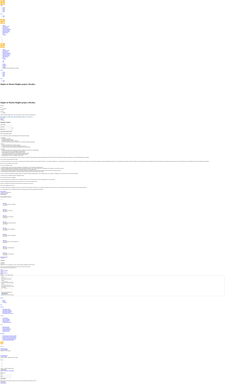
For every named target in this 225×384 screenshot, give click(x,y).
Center (4, 66)
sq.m (4, 15)
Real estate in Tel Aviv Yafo (8, 313)
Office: (1, 273)
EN (3, 60)
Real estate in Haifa (6, 309)
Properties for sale (6, 26)
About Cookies (3, 382)
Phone (2, 283)
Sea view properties (6, 320)
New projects (5, 27)
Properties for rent (6, 28)
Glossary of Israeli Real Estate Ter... (9, 338)
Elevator (6, 116)
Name (2, 276)
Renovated (12, 116)
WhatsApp (2, 370)
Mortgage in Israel (6, 31)
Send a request (3, 369)
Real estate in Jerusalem (7, 311)
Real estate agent (6, 326)
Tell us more (3, 287)
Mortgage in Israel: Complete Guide (9, 337)
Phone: (1, 269)
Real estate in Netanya (7, 312)
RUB (4, 9)
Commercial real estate (7, 322)
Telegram (6, 370)
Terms (4, 301)
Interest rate (2, 129)
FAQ (4, 33)
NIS (3, 11)
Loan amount (2, 124)
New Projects (5, 318)
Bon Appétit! (3, 381)
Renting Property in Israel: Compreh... (10, 335)
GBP (4, 10)
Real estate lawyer (6, 330)
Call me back (3, 378)
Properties (5, 64)
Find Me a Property (4, 193)
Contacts (4, 34)
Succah (31, 116)
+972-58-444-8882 (4, 270)
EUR (4, 8)
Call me (9, 370)
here (28, 135)
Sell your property (6, 30)
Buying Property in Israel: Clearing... (9, 336)
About (4, 25)
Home (4, 63)
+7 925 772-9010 (3, 356)
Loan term (2, 126)
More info (5, 203)
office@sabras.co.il (4, 272)
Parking (16, 116)
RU (3, 61)
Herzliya (4, 67)
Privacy (4, 300)
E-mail (2, 280)
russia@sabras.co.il (4, 355)
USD (4, 7)
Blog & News (5, 32)
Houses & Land (6, 321)
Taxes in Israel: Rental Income (8, 339)
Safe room (26, 116)
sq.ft (3, 16)
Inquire (1, 119)
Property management (7, 29)
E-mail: (1, 271)
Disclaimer (5, 302)
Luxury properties (6, 319)
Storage (21, 116)
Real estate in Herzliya (7, 310)
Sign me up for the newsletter (8, 294)
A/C (2, 116)
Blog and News (2, 333)
